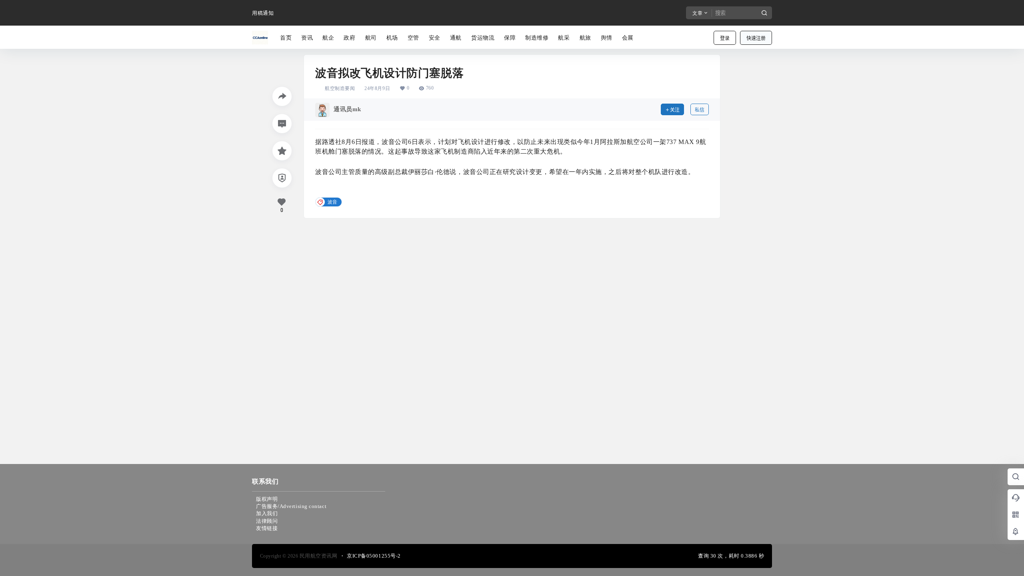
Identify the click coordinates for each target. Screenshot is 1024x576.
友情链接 (267, 528)
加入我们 (267, 513)
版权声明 (267, 499)
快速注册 (756, 38)
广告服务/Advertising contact (291, 506)
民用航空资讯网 (317, 556)
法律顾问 (267, 521)
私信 (699, 110)
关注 (675, 110)
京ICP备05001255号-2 (374, 556)
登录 (725, 38)
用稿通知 (263, 13)
